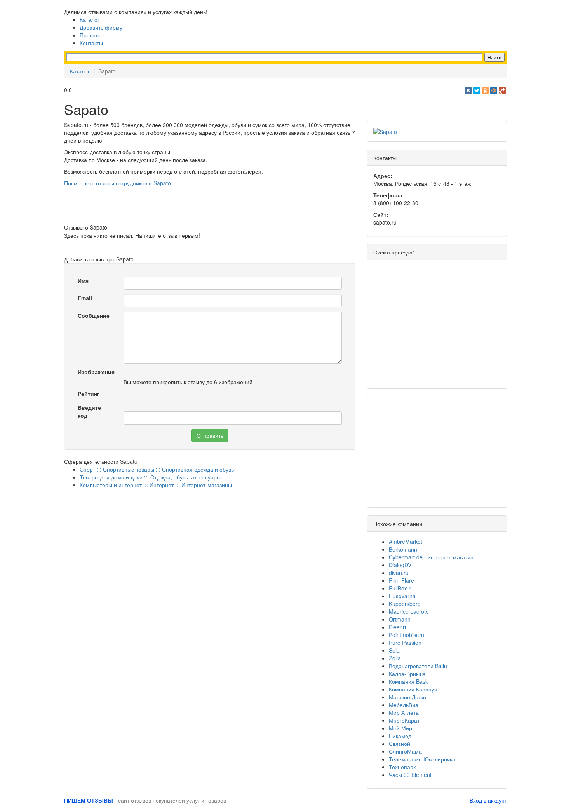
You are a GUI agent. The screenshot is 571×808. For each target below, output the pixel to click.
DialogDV (400, 565)
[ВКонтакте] (468, 90)
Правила (91, 35)
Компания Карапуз (413, 689)
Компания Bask (408, 681)
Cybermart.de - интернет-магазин (431, 557)
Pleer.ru (398, 627)
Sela (394, 650)
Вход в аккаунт (488, 800)
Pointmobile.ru (406, 635)
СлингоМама (405, 751)
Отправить (210, 435)
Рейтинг (88, 393)
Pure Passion (405, 642)
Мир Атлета (404, 712)
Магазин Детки (407, 697)
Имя (83, 280)
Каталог (89, 19)
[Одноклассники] (485, 90)
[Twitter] (476, 90)
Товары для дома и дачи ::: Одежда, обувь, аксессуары (150, 477)
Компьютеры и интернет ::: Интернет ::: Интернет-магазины (156, 485)
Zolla (395, 658)
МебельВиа (403, 705)
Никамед (400, 736)
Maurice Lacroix (408, 611)
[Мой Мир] (493, 90)
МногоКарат (404, 720)
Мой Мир (400, 728)
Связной (399, 743)
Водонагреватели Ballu (418, 666)
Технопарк (402, 767)
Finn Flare (401, 580)
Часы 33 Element (410, 774)
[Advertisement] (209, 204)
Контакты (91, 43)
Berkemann (403, 549)
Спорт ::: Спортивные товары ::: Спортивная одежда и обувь (157, 469)
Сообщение (94, 315)
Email (85, 298)
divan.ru (399, 572)
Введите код (89, 411)
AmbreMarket (405, 541)
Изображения (96, 372)
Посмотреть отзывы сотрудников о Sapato (117, 183)
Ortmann (400, 619)
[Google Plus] (502, 90)
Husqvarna (402, 596)
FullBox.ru (401, 588)
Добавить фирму (101, 27)
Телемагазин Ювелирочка (422, 759)
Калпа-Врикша (407, 673)
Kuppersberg (405, 604)
